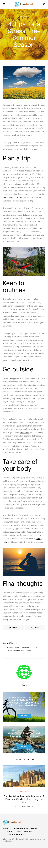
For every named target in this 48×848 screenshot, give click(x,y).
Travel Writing (24, 832)
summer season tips (31, 647)
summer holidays (12, 647)
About (6, 829)
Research (7, 378)
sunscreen (24, 432)
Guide (9, 832)
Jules (31, 52)
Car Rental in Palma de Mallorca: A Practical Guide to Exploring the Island (24, 799)
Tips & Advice (24, 16)
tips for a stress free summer (18, 650)
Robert (17, 806)
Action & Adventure (17, 697)
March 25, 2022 (21, 740)
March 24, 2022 (21, 52)
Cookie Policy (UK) (15, 835)
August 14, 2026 (28, 806)
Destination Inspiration (25, 829)
